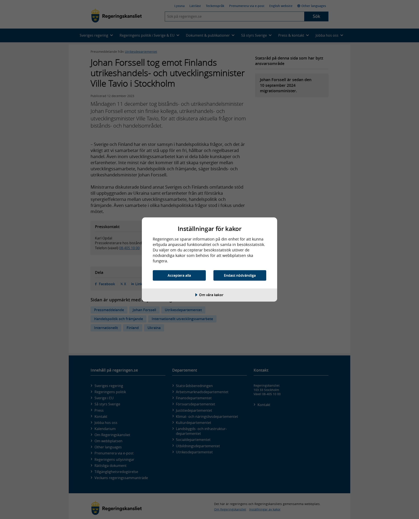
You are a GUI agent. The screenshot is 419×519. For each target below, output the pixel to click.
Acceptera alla (179, 275)
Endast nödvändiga (240, 275)
